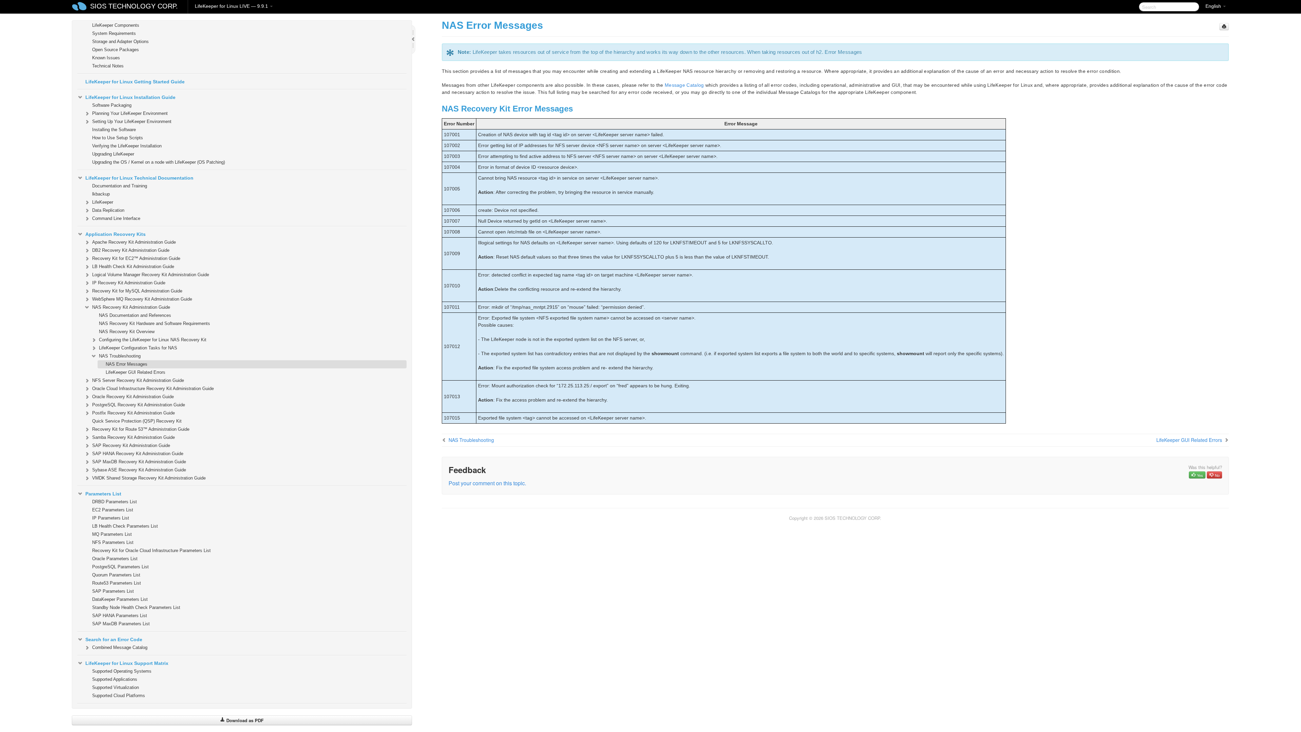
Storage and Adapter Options (120, 41)
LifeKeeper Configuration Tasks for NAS (138, 347)
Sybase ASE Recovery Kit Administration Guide (139, 469)
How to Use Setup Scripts (117, 137)
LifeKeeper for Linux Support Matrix (126, 663)
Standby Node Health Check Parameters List (136, 607)
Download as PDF (244, 720)
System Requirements (114, 33)
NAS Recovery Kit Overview (126, 331)
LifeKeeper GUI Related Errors (135, 372)
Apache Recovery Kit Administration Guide (134, 242)
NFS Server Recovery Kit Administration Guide (138, 380)
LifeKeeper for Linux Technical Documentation (139, 178)
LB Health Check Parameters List (125, 526)
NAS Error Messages (126, 364)
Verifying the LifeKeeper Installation (127, 145)
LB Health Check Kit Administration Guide (133, 266)
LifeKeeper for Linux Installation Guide (130, 97)
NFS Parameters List (112, 542)
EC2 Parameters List (112, 509)
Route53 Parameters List (116, 583)
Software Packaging (111, 105)
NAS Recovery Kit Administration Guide (131, 307)
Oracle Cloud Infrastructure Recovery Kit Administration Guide (153, 388)
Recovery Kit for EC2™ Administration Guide (136, 258)
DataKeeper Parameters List (120, 599)
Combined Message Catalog (119, 647)
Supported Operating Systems (121, 671)
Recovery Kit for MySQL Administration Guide (137, 290)
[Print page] (1224, 26)
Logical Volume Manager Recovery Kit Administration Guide (150, 274)
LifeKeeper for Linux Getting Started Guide (135, 81)
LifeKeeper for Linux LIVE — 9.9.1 (232, 6)
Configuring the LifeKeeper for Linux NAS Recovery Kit (152, 339)
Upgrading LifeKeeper (113, 154)
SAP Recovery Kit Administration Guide (131, 445)
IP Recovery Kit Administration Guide (128, 282)
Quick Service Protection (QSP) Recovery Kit (137, 421)
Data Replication (108, 210)
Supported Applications (114, 679)
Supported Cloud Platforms (118, 695)
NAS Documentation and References (135, 315)
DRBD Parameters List (114, 501)
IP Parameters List (110, 518)
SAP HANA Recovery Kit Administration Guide (137, 453)
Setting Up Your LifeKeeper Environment (131, 121)
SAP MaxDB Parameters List (121, 623)
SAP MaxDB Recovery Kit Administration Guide (139, 461)
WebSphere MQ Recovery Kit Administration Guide (142, 299)
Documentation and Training (119, 185)
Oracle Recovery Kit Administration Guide (133, 396)
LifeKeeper (102, 202)
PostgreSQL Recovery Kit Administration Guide (138, 404)
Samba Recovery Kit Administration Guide (133, 437)
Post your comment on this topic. (487, 483)
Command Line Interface (116, 218)
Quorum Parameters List (116, 574)
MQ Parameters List (112, 534)
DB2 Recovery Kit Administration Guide (130, 250)
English (1213, 6)
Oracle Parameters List (115, 558)
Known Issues (106, 57)
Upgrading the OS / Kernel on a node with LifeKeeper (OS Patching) (158, 162)
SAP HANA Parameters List (119, 615)
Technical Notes (108, 65)
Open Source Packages (115, 49)
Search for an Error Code (113, 639)
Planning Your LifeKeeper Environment (130, 113)
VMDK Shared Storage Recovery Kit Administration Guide (149, 478)
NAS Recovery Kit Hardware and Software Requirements (154, 323)
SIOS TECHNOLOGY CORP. (134, 6)
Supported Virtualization (115, 687)
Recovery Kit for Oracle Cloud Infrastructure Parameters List (151, 550)
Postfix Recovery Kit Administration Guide (133, 412)
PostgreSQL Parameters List (120, 566)
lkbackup (101, 194)
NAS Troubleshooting (120, 356)
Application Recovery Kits (115, 234)
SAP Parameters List (113, 591)
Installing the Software (114, 129)
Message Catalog (684, 85)
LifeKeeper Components (115, 25)
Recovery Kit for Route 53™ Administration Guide (140, 429)
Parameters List (103, 493)
